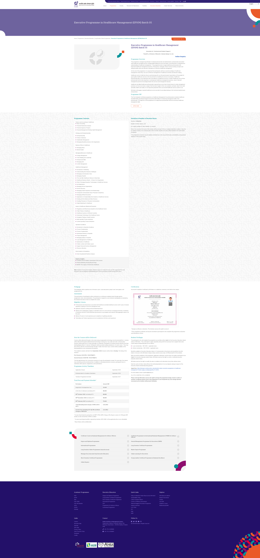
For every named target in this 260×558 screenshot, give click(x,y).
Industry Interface (135, 505)
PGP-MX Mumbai (78, 503)
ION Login (76, 527)
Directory (152, 1)
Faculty (121, 5)
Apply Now (136, 106)
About (104, 5)
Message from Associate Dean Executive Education (95, 454)
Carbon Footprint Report (137, 499)
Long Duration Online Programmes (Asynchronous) (95, 449)
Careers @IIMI (170, 1)
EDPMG (76, 509)
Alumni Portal (163, 1)
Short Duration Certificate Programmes (91, 458)
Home (75, 38)
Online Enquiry (180, 56)
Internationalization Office (114, 1)
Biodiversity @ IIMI (163, 505)
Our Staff (161, 501)
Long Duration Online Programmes (102, 38)
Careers (76, 521)
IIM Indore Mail (77, 523)
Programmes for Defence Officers (111, 505)
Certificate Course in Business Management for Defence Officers (98, 436)
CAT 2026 (133, 507)
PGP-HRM (76, 501)
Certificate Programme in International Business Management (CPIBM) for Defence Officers (153, 436)
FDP (104, 503)
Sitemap (76, 525)
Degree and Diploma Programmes (90, 441)
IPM (75, 499)
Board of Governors (164, 497)
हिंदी (180, 1)
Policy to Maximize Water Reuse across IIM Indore (143, 495)
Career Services (168, 5)
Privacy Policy (77, 529)
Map (132, 511)
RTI (132, 509)
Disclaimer (76, 533)
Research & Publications (133, 5)
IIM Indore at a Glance (164, 495)
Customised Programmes (109, 507)
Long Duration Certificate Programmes (141, 445)
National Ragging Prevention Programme (141, 503)
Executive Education (155, 5)
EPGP (75, 497)
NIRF (132, 513)
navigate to (178, 39)
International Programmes (88, 445)
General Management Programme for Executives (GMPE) (146, 441)
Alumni (157, 1)
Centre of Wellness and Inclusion (139, 501)
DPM (75, 505)
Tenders (176, 1)
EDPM (75, 507)
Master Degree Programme (138, 449)
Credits (76, 535)
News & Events (179, 5)
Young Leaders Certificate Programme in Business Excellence (148, 458)
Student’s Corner (134, 1)
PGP (75, 495)
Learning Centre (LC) (144, 1)
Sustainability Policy (136, 497)
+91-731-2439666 (109, 529)
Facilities (144, 5)
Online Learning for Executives (139, 454)
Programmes (113, 5)
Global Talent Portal (125, 1)
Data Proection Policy (79, 531)
